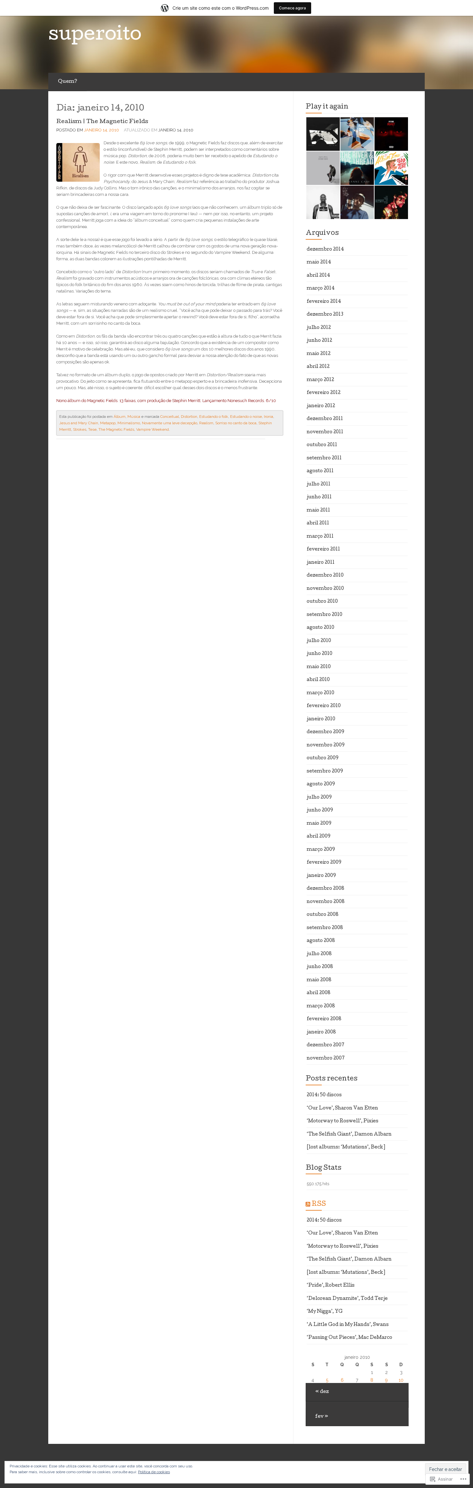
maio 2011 (318, 510)
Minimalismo (128, 423)
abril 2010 (318, 680)
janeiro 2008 (321, 1032)
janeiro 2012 (321, 406)
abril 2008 (318, 993)
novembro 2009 (326, 745)
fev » (321, 1416)
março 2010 (320, 693)
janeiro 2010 (321, 719)
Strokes (79, 429)
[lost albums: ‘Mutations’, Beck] (346, 1147)
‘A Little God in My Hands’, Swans (348, 1325)
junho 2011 (319, 497)
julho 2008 (319, 954)
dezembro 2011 (325, 419)
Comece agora (292, 7)
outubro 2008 (323, 915)
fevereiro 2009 (324, 862)
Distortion (189, 416)
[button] (323, 134)
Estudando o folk (213, 416)
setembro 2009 (325, 771)
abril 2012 (318, 367)
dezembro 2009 (325, 732)
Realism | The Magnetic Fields (102, 122)
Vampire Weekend (152, 429)
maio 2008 (319, 980)
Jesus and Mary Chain (78, 423)
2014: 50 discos (324, 1095)
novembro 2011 (325, 432)
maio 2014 (319, 262)
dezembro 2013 (325, 314)
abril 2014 (318, 276)
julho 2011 (318, 484)
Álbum (119, 416)
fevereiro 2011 (323, 549)
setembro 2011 (324, 458)
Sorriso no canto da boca (235, 423)
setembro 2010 (324, 615)
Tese (92, 429)
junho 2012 (319, 341)
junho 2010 (319, 654)
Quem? (67, 81)
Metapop (108, 423)
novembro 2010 (325, 589)
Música (133, 416)
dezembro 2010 (325, 575)
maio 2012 (318, 354)
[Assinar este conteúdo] (308, 1204)
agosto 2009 (321, 784)
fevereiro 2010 (324, 706)
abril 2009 (318, 836)
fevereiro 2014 (324, 302)
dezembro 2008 (325, 889)
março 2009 (321, 850)
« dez (322, 1392)
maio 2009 (319, 823)
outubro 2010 (322, 602)
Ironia (268, 416)
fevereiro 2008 (324, 1019)
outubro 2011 (322, 445)
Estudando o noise (246, 416)
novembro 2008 (326, 902)
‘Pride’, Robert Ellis (331, 1285)
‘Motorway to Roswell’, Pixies (342, 1121)
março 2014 (321, 288)
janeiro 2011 (321, 563)
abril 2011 (318, 523)
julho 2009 (319, 797)
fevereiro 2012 (323, 393)
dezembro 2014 (325, 249)
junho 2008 (320, 967)
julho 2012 (319, 328)
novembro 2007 (326, 1058)
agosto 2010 (320, 628)
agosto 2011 (320, 471)
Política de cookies (154, 1472)
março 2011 (320, 536)
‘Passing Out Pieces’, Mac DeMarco (349, 1338)
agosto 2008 (321, 941)
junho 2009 (320, 810)
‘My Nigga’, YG (325, 1312)
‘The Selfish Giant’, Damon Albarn (349, 1134)
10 (401, 1380)
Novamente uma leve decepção (169, 423)
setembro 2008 (325, 928)
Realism (206, 423)
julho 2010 (319, 641)
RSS (318, 1204)
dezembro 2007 (325, 1045)
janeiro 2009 (321, 876)
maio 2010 (319, 667)
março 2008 (321, 1006)
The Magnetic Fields (116, 429)
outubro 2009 (323, 758)
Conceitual (169, 416)
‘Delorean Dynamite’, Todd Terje (347, 1299)
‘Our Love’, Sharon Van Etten (342, 1108)
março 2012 (320, 380)
